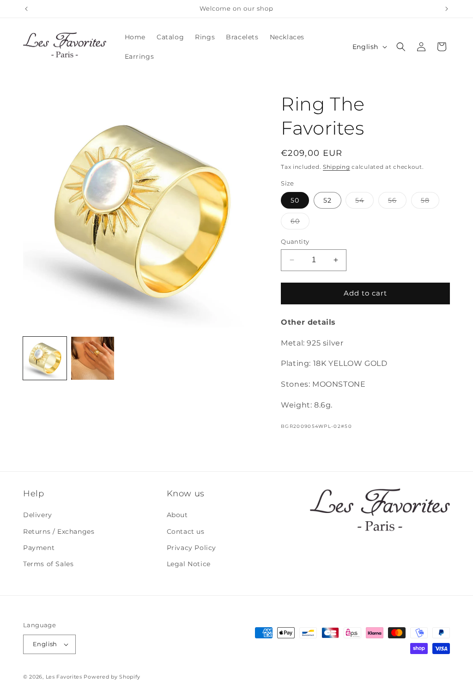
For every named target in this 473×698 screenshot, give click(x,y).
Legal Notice (189, 564)
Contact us (186, 531)
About (177, 515)
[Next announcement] (447, 9)
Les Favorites (64, 676)
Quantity (295, 241)
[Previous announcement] (26, 9)
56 (397, 202)
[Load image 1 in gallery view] (45, 358)
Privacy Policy (191, 548)
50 (295, 200)
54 (364, 202)
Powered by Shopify (112, 676)
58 (430, 202)
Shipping (336, 166)
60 (300, 222)
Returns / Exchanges (58, 531)
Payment (39, 548)
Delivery (37, 515)
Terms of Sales (48, 564)
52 (327, 200)
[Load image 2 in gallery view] (93, 358)
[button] (401, 47)
